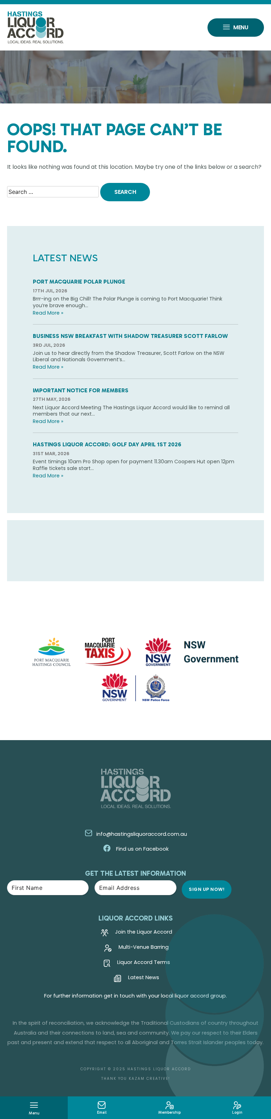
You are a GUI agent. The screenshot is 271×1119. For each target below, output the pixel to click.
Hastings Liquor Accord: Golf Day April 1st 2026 (107, 444)
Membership (169, 1112)
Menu (240, 27)
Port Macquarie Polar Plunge (79, 281)
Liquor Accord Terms (143, 962)
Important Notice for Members (80, 390)
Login (237, 1112)
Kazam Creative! (149, 1078)
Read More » (48, 313)
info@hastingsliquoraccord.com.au (141, 834)
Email (102, 1112)
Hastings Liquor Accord (159, 1069)
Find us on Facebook (142, 848)
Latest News (143, 977)
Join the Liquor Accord (143, 932)
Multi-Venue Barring (144, 947)
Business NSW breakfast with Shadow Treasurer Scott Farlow (130, 336)
